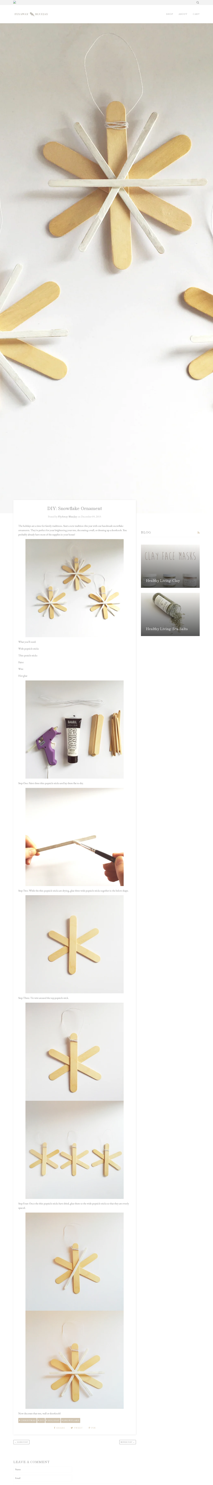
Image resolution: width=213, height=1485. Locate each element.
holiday (54, 1420)
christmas (28, 1420)
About (183, 13)
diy (42, 1420)
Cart (196, 13)
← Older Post (21, 1442)
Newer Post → (128, 1442)
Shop (169, 13)
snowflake (71, 1420)
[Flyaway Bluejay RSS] (198, 532)
